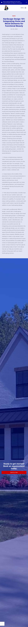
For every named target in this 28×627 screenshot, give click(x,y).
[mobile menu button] (25, 7)
